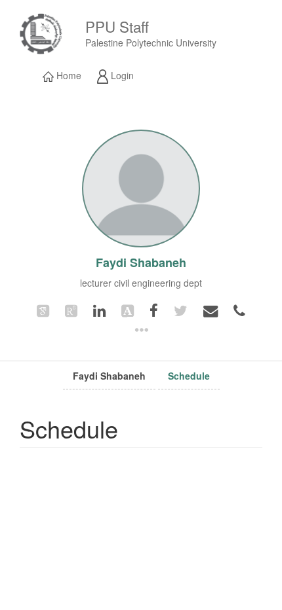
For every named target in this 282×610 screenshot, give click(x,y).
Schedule (189, 375)
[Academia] (127, 309)
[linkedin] (99, 309)
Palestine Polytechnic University (150, 42)
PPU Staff (117, 26)
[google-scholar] (43, 309)
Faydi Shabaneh (109, 375)
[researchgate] (71, 309)
